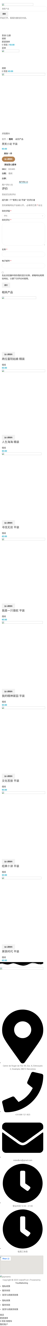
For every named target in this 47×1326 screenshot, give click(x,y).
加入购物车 (8, 159)
